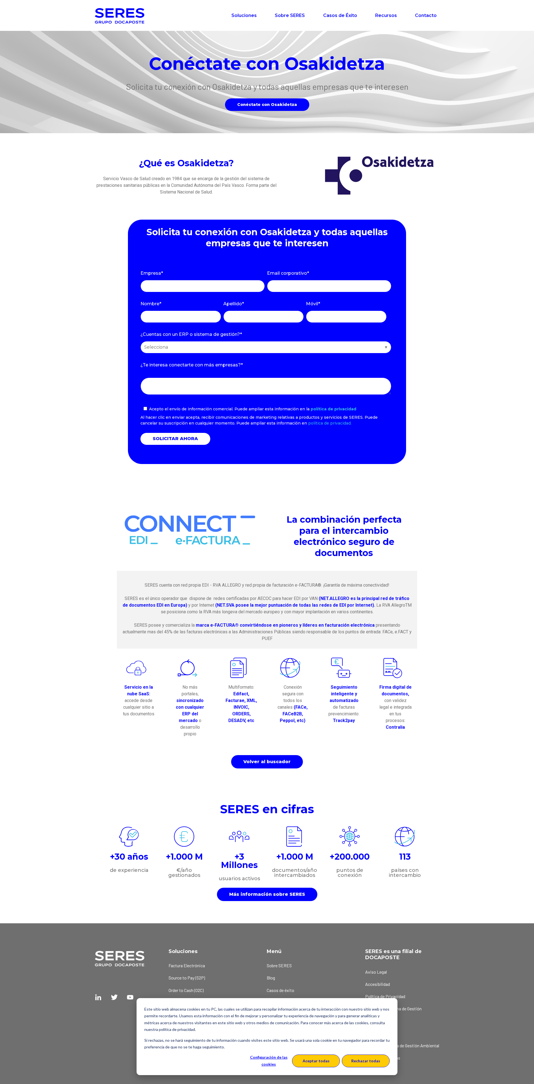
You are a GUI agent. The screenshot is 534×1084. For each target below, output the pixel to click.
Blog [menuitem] (271, 977)
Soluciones (244, 15)
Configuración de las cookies (269, 1060)
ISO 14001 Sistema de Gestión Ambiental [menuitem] (402, 1045)
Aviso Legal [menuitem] (376, 971)
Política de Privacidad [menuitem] (385, 996)
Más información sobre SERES (267, 894)
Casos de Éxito (340, 15)
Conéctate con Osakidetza (267, 104)
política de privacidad (333, 408)
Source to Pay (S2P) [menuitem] (187, 977)
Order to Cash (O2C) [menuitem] (186, 990)
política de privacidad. (330, 423)
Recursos (386, 15)
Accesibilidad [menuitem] (377, 984)
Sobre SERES (290, 15)
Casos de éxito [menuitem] (280, 990)
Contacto (426, 15)
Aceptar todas (316, 1060)
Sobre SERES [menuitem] (279, 965)
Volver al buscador (267, 761)
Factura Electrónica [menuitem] (187, 965)
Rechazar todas (365, 1060)
